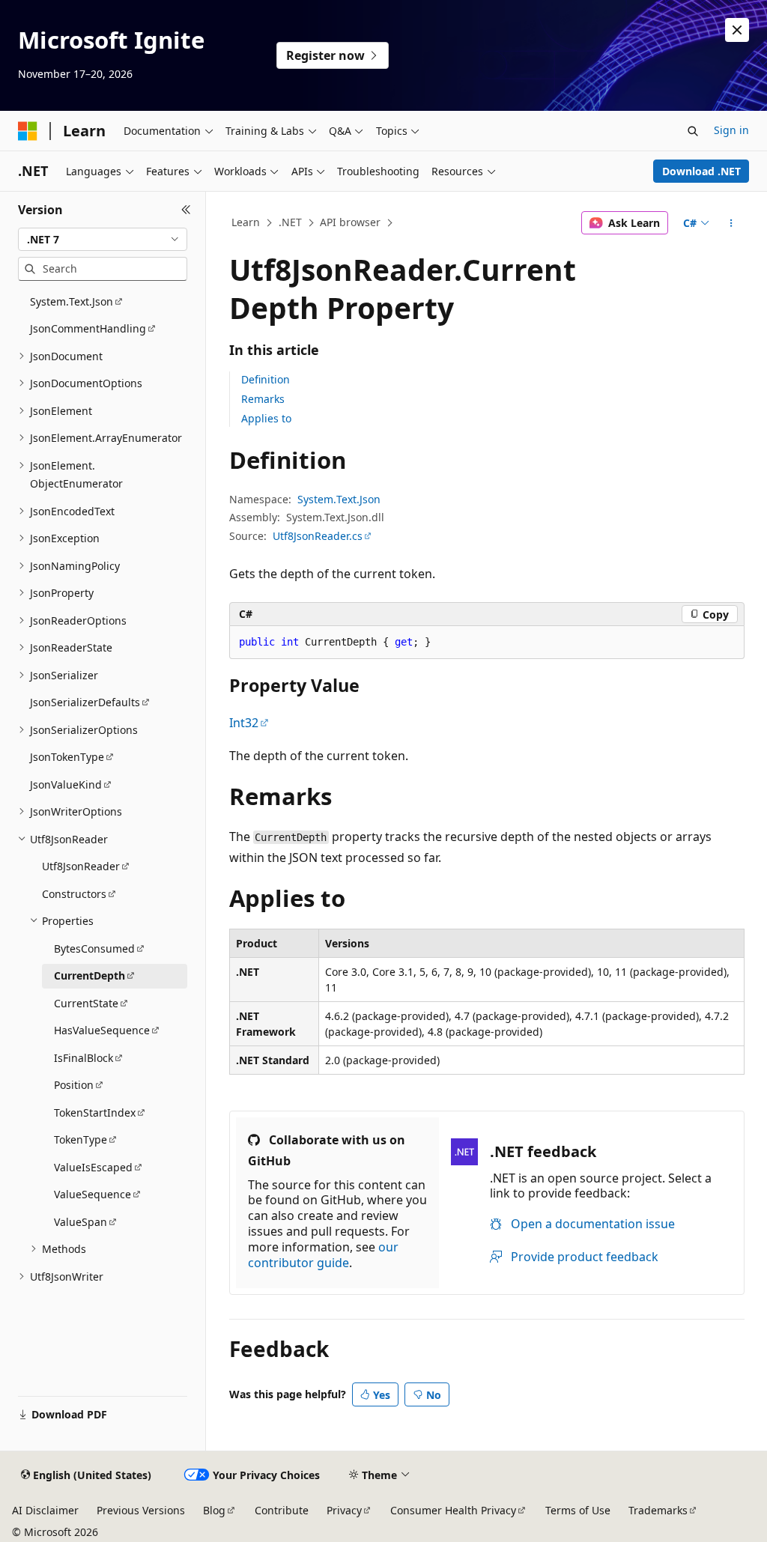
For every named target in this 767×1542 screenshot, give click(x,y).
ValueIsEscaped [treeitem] (93, 1167)
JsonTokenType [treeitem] (67, 757)
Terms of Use (577, 1510)
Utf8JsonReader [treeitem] (81, 866)
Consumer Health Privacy (453, 1510)
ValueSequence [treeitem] (92, 1194)
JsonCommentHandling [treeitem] (88, 328)
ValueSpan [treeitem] (80, 1222)
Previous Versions (141, 1510)
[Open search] (693, 131)
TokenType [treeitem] (80, 1139)
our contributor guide (323, 1255)
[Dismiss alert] (737, 30)
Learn (245, 222)
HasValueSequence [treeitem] (102, 1030)
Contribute (282, 1510)
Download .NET (701, 171)
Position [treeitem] (74, 1085)
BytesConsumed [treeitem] (94, 948)
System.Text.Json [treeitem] (71, 301)
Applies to (266, 418)
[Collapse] (186, 210)
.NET (290, 222)
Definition (265, 379)
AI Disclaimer (45, 1510)
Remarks (263, 399)
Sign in (731, 130)
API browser (350, 222)
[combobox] (102, 240)
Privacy (344, 1510)
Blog (214, 1510)
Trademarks (658, 1510)
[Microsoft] (27, 131)
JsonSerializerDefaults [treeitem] (85, 702)
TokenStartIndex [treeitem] (95, 1112)
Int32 (243, 722)
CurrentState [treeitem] (86, 1003)
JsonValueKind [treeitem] (66, 784)
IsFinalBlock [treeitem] (83, 1058)
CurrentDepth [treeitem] (89, 975)
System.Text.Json (339, 499)
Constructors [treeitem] (74, 894)
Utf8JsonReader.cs (318, 536)
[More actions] (731, 223)
